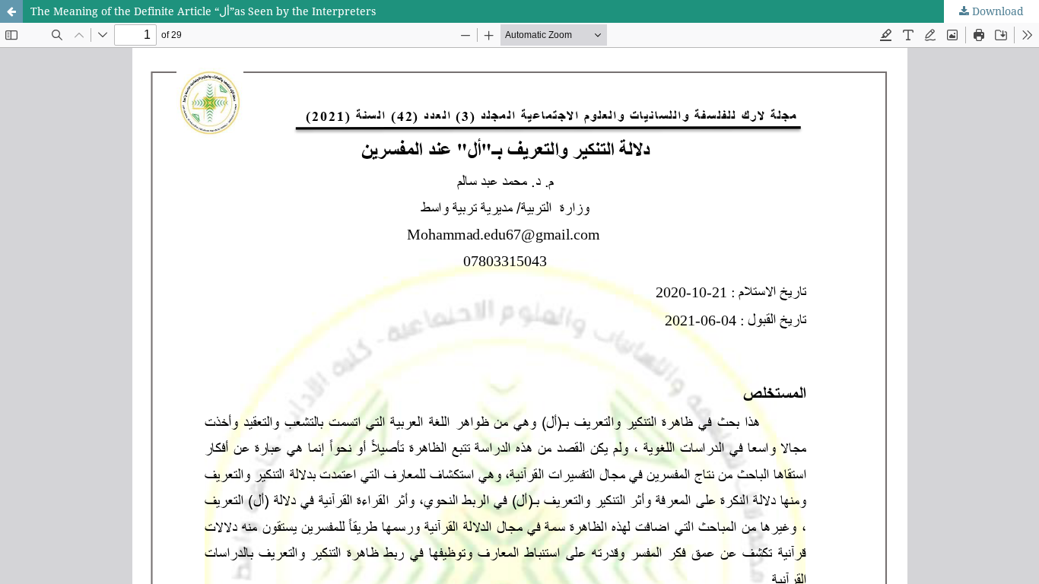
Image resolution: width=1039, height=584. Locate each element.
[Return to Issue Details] (11, 11)
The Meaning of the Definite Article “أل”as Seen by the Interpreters (203, 11)
